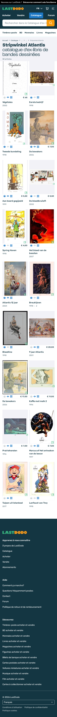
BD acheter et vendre (12, 630)
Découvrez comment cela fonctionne (39, 2)
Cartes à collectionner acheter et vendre (21, 684)
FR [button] (37, 8)
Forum (51, 15)
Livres (39, 32)
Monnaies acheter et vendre (16, 636)
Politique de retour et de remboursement (21, 607)
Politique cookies (9, 711)
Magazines (50, 32)
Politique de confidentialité (36, 707)
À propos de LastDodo (13, 545)
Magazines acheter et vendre (16, 646)
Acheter (6, 15)
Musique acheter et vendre (15, 673)
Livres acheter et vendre (14, 641)
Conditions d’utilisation (12, 707)
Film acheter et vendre (13, 679)
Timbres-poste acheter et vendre (18, 625)
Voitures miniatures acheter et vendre (20, 668)
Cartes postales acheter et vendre (18, 663)
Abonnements (9, 567)
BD (20, 32)
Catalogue (36, 15)
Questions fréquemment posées (17, 590)
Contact (6, 596)
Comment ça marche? (13, 585)
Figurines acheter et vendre (15, 652)
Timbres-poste (9, 32)
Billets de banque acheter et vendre (19, 657)
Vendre (20, 15)
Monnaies (29, 32)
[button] (47, 8)
